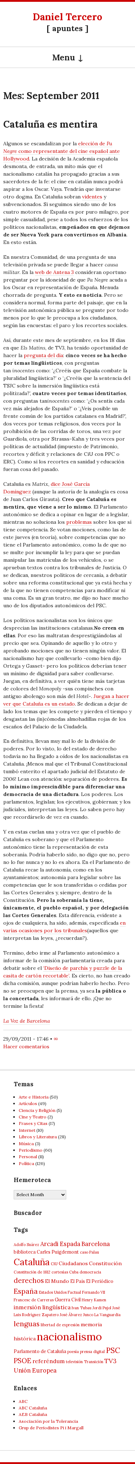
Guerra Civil (68, 1299)
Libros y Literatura (38, 1136)
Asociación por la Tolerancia (48, 1421)
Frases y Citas (33, 1123)
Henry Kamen (94, 1299)
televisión (74, 1361)
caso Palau (89, 1252)
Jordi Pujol (102, 1307)
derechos (29, 1280)
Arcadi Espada (60, 1244)
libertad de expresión (60, 1324)
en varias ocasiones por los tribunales (64, 927)
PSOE (22, 1360)
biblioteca (25, 1252)
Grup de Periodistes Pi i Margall (51, 1427)
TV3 (110, 1361)
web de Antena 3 (54, 272)
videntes (92, 196)
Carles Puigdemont (58, 1252)
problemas (79, 522)
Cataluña (32, 1262)
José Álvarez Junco (76, 1314)
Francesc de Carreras (34, 1299)
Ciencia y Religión (37, 1110)
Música (26, 1143)
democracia (90, 1272)
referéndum (48, 1361)
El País (77, 1281)
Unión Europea (35, 1370)
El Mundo (57, 1281)
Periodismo (30, 1150)
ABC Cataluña (33, 1408)
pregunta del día (43, 355)
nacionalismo (69, 1336)
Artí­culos (28, 1103)
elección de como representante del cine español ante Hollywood (61, 151)
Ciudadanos (73, 1263)
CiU (54, 1263)
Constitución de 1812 (32, 1272)
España (26, 1291)
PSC (113, 1350)
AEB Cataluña (33, 1414)
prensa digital (92, 1351)
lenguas (27, 1323)
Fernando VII (93, 1292)
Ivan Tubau (81, 1307)
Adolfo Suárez (26, 1244)
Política (26, 1163)
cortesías (59, 1272)
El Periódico (99, 1281)
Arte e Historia (34, 1097)
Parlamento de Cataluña (40, 1351)
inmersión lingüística (42, 1307)
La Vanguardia (107, 1314)
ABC (23, 1401)
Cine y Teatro (32, 1117)
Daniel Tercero (67, 17)
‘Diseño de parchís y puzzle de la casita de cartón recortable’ (62, 972)
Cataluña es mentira (50, 124)
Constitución (105, 1263)
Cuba (73, 1272)
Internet (27, 1130)
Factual (74, 1292)
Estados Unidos (53, 1292)
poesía (73, 1351)
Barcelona (95, 1244)
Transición (93, 1361)
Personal (28, 1156)
